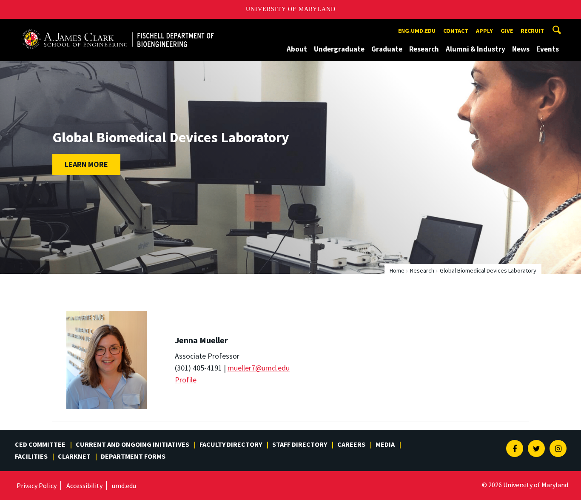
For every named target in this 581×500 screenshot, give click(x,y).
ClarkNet (74, 456)
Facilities (31, 456)
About (297, 49)
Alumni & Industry (475, 49)
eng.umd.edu (417, 30)
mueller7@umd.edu (259, 368)
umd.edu (124, 485)
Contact (455, 30)
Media (385, 444)
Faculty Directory (230, 444)
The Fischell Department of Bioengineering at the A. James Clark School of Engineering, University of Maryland (117, 27)
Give (507, 30)
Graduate (386, 49)
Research (424, 49)
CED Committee (40, 444)
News (521, 49)
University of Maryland (291, 9)
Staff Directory (299, 444)
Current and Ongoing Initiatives (132, 444)
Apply (484, 30)
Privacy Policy (37, 485)
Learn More (86, 164)
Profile (186, 380)
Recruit (532, 30)
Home (397, 270)
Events (547, 49)
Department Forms (133, 456)
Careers (351, 444)
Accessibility (84, 485)
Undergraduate (339, 49)
